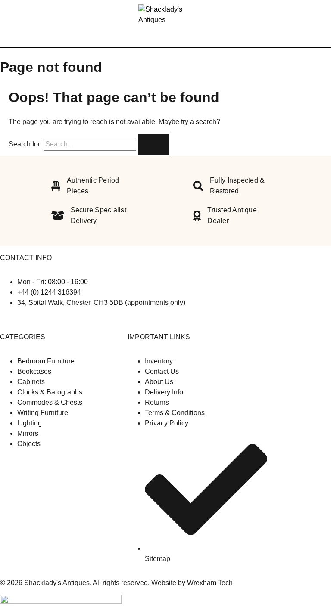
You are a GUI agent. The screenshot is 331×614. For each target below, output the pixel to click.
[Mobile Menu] (17, 24)
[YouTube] (16, 319)
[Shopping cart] (318, 23)
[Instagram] (10, 319)
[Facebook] (3, 319)
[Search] (305, 23)
